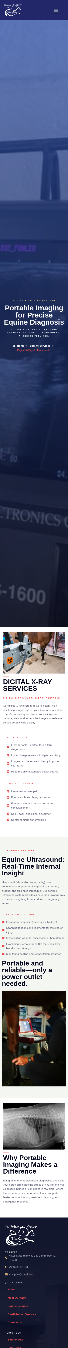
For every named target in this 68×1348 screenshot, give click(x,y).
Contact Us (15, 1322)
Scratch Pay (15, 1339)
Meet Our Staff (17, 1297)
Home (11, 1289)
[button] (56, 10)
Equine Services (18, 1305)
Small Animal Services (22, 1314)
